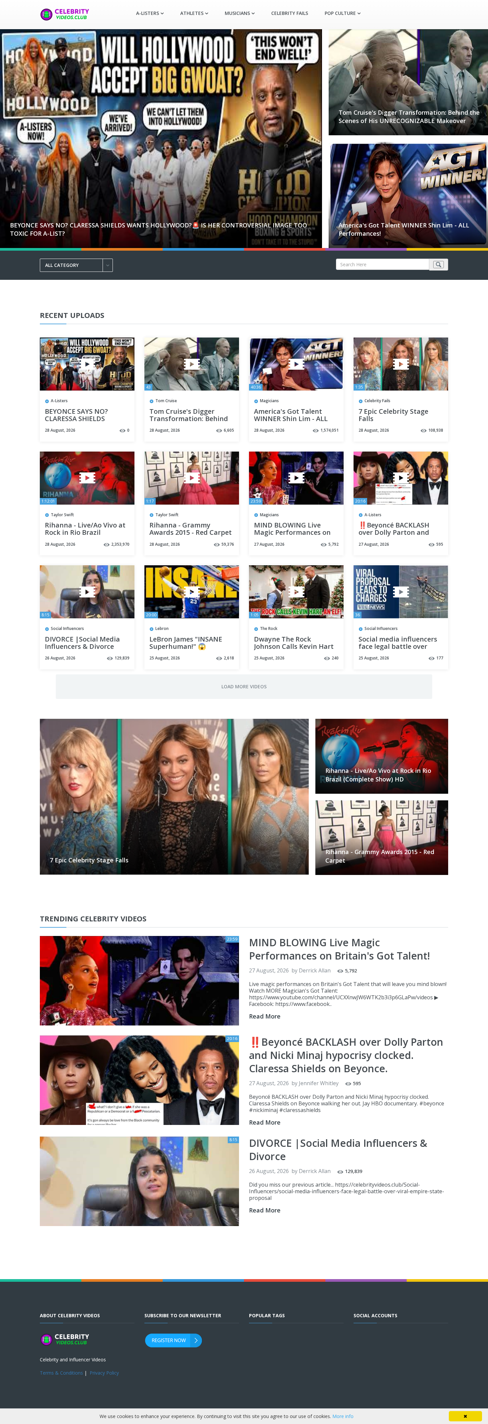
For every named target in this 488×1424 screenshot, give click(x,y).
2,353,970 (120, 544)
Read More (265, 1016)
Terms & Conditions (61, 1373)
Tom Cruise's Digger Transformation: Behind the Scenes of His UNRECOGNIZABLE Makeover (409, 116)
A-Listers (59, 400)
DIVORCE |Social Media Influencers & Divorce (82, 643)
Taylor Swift (62, 515)
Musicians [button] (237, 13)
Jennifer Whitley (319, 1083)
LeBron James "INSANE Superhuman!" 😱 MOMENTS (185, 647)
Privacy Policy (104, 1373)
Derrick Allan (315, 970)
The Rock (269, 628)
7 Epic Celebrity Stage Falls (393, 415)
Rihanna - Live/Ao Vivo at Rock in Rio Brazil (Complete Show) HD (85, 533)
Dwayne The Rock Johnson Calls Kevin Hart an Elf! (294, 647)
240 (335, 658)
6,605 (229, 430)
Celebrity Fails (289, 13)
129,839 (122, 658)
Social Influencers (67, 628)
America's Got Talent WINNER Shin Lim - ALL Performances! (291, 419)
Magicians (269, 400)
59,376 (227, 544)
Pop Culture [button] (340, 13)
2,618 (229, 658)
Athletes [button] (191, 13)
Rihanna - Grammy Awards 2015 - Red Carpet (190, 529)
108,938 (435, 430)
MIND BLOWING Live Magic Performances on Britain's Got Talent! (292, 533)
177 (439, 658)
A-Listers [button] (147, 13)
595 (439, 544)
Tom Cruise (166, 400)
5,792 (333, 544)
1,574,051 (329, 430)
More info (343, 1416)
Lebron (162, 628)
